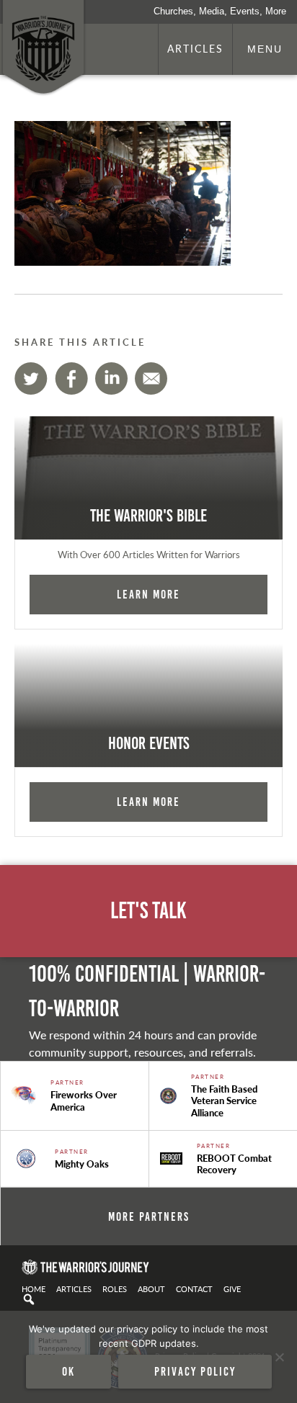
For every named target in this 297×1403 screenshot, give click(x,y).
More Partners (149, 1216)
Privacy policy (195, 1371)
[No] (279, 1357)
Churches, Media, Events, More (220, 11)
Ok (68, 1371)
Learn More (148, 594)
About (151, 1288)
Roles (114, 1288)
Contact (194, 1288)
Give (232, 1288)
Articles (195, 48)
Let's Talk (148, 910)
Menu (265, 49)
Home (33, 1288)
